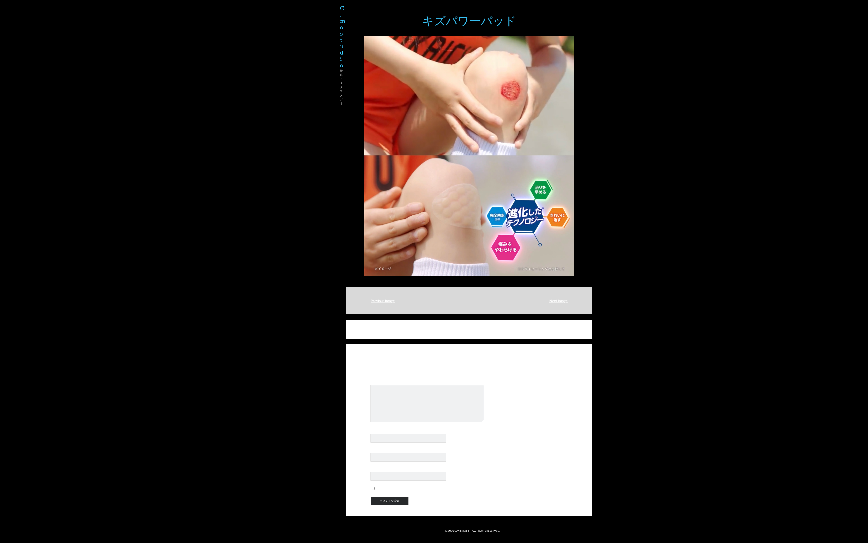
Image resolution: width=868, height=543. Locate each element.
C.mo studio (342, 37)
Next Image (558, 300)
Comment (378, 382)
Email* (376, 450)
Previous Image (383, 300)
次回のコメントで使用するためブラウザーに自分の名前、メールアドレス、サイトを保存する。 (453, 488)
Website (377, 469)
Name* (376, 431)
